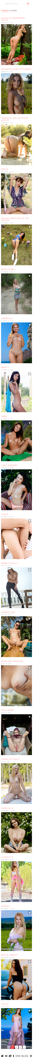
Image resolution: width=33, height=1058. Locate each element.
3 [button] (20, 1047)
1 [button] (12, 1047)
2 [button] (16, 1047)
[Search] (27, 3)
